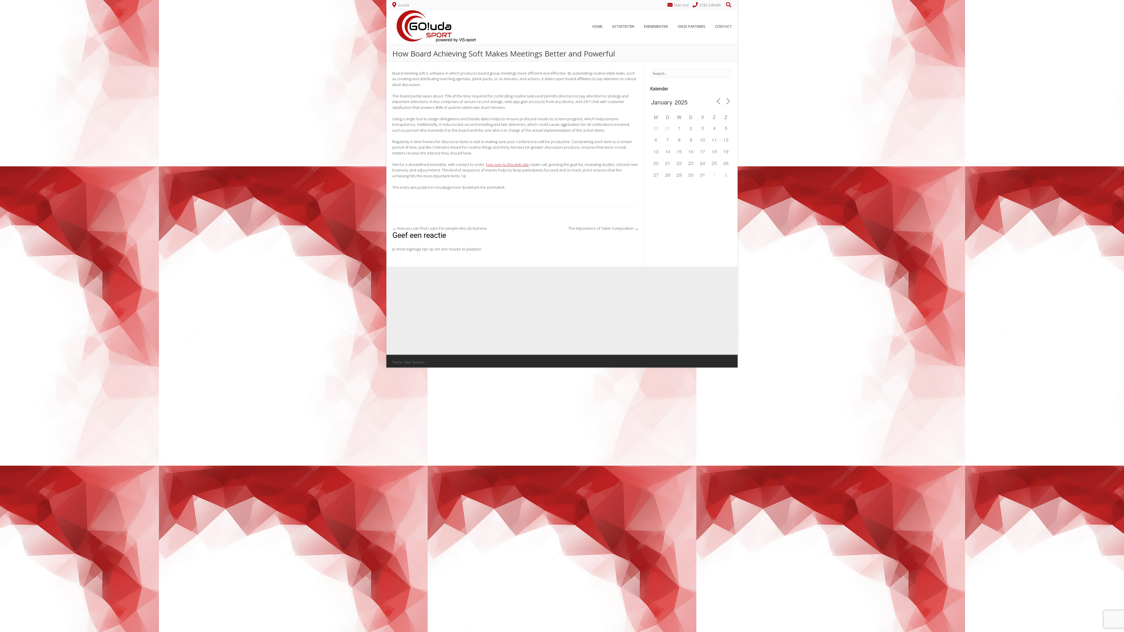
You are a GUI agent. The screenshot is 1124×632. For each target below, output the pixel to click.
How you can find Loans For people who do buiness (439, 228)
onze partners (691, 26)
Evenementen (656, 26)
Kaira (420, 362)
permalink (495, 187)
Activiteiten (623, 26)
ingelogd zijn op (420, 249)
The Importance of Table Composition (603, 228)
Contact (723, 26)
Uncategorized (447, 187)
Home (597, 26)
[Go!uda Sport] (434, 40)
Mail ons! (681, 5)
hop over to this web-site (507, 164)
